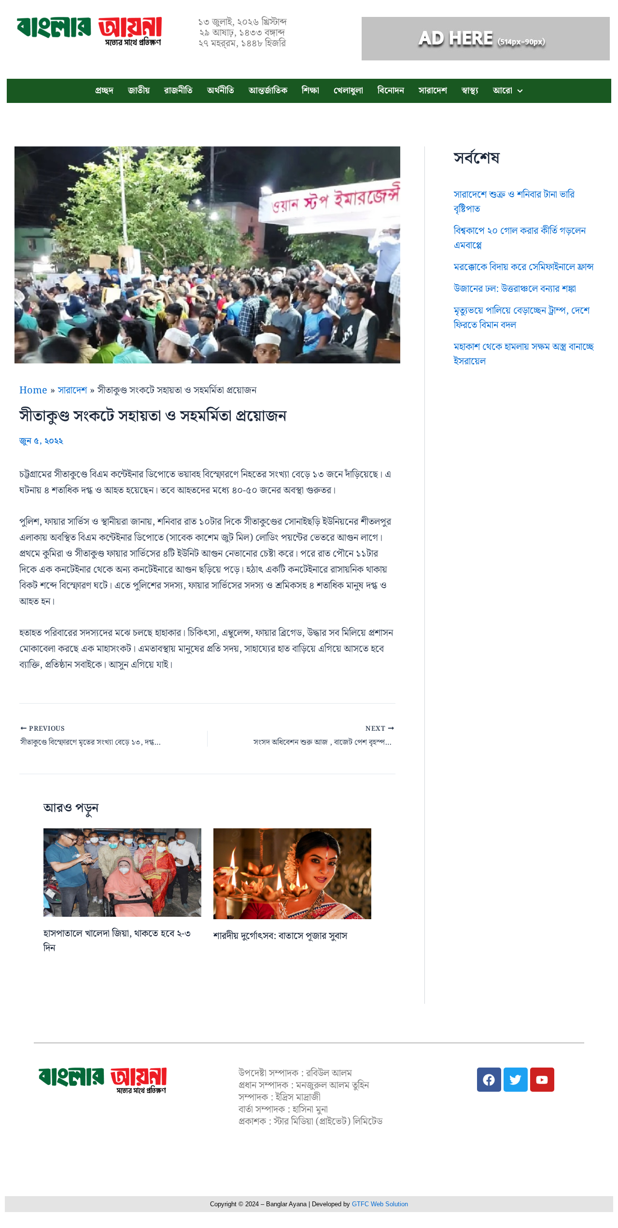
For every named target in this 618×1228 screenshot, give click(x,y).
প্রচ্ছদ (104, 91)
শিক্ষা (310, 91)
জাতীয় (139, 91)
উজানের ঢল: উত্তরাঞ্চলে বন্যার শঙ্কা (515, 289)
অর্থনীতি (220, 91)
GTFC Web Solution (380, 1204)
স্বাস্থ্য (470, 91)
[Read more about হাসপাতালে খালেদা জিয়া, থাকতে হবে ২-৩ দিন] (122, 872)
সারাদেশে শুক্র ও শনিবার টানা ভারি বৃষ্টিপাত (514, 202)
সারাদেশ (433, 91)
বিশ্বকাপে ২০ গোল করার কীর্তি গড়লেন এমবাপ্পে (520, 238)
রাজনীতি (178, 91)
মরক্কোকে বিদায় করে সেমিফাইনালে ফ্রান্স (524, 267)
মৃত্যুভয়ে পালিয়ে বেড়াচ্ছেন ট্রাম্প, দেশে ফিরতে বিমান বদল (522, 318)
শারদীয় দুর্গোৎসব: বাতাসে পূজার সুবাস (280, 936)
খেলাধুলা (348, 91)
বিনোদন (391, 91)
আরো (502, 91)
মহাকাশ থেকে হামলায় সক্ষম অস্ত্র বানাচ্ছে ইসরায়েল (524, 354)
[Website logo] (103, 1081)
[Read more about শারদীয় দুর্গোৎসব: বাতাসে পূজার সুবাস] (292, 873)
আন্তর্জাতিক (268, 91)
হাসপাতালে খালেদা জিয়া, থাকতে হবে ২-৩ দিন (117, 941)
